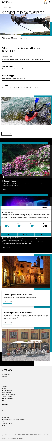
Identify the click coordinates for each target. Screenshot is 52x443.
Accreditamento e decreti (7, 398)
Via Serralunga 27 (6, 374)
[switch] (19, 226)
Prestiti (3, 421)
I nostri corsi (4, 406)
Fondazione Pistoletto (7, 396)
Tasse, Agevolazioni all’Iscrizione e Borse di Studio (13, 419)
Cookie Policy (5, 437)
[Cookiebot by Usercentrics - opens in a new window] (41, 207)
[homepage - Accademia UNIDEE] (7, 370)
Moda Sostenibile (6, 410)
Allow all (42, 234)
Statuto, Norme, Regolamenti (8, 394)
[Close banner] (50, 207)
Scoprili (5, 189)
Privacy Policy (13, 437)
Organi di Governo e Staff (7, 392)
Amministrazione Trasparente (25, 437)
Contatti (3, 425)
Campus (4, 388)
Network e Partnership (7, 390)
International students (7, 423)
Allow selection (26, 234)
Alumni (3, 400)
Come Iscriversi (5, 417)
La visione (4, 386)
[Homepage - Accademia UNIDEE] (7, 2)
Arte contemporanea (6, 408)
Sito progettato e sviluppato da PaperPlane (12, 438)
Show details (45, 230)
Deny (9, 234)
